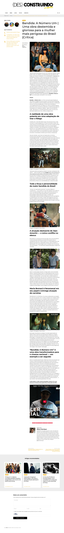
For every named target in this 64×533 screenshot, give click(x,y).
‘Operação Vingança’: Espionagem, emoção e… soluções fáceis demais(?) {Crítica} (31, 479)
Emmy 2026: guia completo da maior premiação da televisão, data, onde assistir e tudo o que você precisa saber (13, 44)
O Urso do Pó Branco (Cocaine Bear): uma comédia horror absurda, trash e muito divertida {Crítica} (50, 479)
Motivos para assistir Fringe (13, 32)
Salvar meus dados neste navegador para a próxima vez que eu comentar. (28, 511)
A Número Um (56, 76)
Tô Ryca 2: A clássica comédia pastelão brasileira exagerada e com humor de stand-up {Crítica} (13, 479)
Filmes (24, 20)
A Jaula (37, 101)
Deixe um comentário (25, 47)
